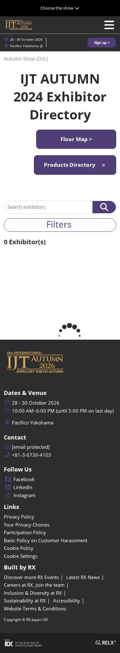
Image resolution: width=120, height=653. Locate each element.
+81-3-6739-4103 (31, 455)
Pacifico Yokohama (25, 46)
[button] (101, 42)
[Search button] (104, 207)
